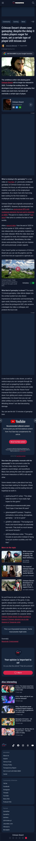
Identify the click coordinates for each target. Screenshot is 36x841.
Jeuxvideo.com (8, 823)
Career (5, 774)
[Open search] (33, 3)
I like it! (19, 673)
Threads (5, 793)
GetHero (5, 817)
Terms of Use (7, 762)
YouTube (11, 182)
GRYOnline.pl (7, 820)
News (23, 22)
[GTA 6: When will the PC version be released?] (8, 699)
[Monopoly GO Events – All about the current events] (8, 721)
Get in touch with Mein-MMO (12, 771)
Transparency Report (9, 768)
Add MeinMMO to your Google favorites (19, 53)
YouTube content (21, 456)
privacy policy (23, 451)
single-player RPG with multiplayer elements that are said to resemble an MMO (18, 212)
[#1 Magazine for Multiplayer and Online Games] (18, 2)
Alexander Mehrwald (11, 45)
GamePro (6, 814)
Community (6, 22)
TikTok (5, 783)
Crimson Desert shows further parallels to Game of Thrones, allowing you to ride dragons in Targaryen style (16, 619)
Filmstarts (6, 827)
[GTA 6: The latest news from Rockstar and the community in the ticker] (8, 689)
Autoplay (25, 283)
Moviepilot (6, 830)
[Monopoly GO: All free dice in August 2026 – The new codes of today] (8, 731)
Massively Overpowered (10, 641)
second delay (11, 226)
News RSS (6, 799)
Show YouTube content (18, 442)
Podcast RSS (7, 802)
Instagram (6, 789)
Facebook (6, 786)
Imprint (5, 758)
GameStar (6, 811)
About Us (6, 755)
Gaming (15, 22)
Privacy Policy (7, 765)
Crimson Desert (7, 83)
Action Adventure (17, 104)
